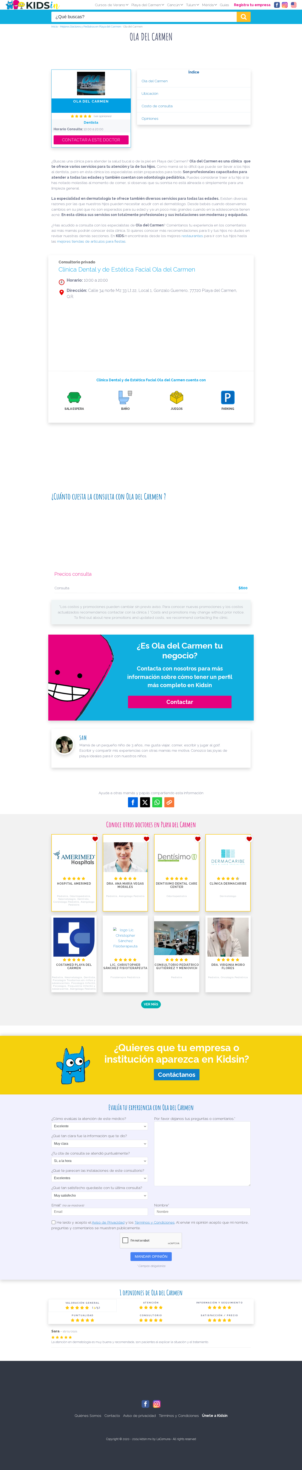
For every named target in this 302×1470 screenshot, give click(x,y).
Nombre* (161, 1205)
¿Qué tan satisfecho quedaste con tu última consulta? (96, 1188)
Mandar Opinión (151, 1256)
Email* (67, 1205)
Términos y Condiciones (155, 1222)
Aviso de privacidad (139, 1415)
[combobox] (144, 17)
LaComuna (163, 1439)
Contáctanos (176, 1074)
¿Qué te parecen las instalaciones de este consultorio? (97, 1170)
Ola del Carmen (155, 81)
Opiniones (150, 118)
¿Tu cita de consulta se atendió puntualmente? (90, 1153)
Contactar (179, 702)
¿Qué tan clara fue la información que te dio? (89, 1136)
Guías (224, 5)
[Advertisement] (151, 57)
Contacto (112, 1415)
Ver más (151, 1004)
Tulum (191, 5)
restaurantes (192, 236)
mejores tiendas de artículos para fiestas (91, 241)
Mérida (208, 5)
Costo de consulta (157, 106)
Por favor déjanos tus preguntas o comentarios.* (194, 1118)
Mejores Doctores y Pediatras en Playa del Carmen (90, 26)
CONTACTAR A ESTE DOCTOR (91, 139)
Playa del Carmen (146, 5)
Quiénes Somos (88, 1415)
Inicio (54, 26)
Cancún (173, 5)
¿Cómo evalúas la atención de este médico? (88, 1118)
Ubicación (150, 93)
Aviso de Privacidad (108, 1222)
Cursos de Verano (110, 5)
